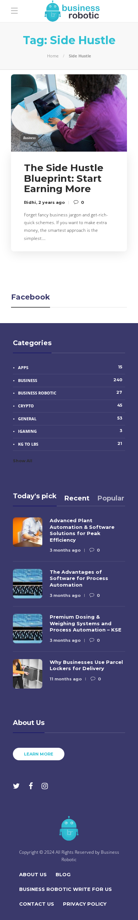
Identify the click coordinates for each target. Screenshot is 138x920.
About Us (33, 874)
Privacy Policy (84, 904)
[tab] (76, 498)
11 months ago (66, 679)
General (70, 418)
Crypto (70, 405)
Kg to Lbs (70, 444)
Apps (70, 367)
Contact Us (36, 904)
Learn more (38, 754)
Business (29, 137)
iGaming (70, 431)
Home (53, 56)
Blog (63, 874)
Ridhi (30, 202)
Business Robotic (70, 393)
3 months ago (65, 550)
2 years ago (51, 202)
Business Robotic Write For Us (65, 889)
